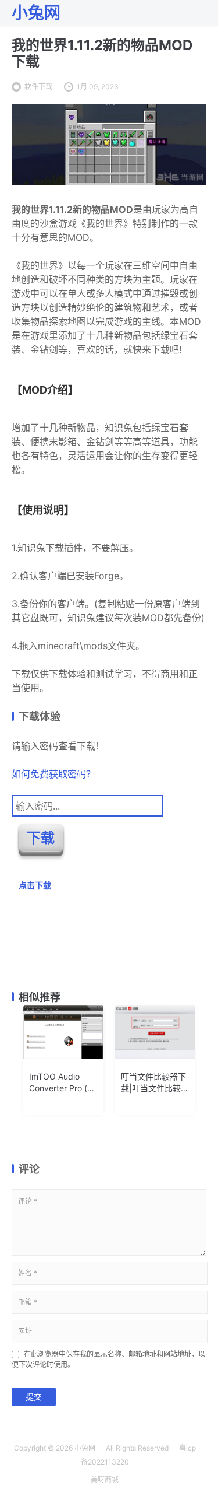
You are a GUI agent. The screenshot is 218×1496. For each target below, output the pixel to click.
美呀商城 (105, 1479)
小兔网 (84, 1448)
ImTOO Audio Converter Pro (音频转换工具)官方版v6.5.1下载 (63, 1082)
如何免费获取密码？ (53, 774)
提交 (34, 1397)
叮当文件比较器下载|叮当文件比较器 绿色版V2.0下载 (155, 1082)
